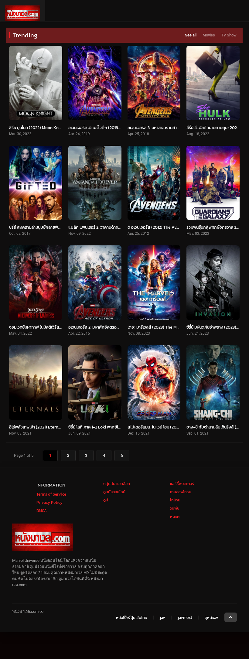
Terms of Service (51, 494)
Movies (209, 35)
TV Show (229, 35)
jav (162, 617)
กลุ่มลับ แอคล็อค (116, 484)
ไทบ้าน (175, 500)
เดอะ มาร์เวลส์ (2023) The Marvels (158, 327)
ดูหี (105, 500)
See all (190, 35)
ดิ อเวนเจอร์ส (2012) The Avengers (159, 227)
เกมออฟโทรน (180, 492)
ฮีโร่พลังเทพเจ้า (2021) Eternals (36, 427)
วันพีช (174, 508)
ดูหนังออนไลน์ (114, 492)
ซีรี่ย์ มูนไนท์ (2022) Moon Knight (37, 128)
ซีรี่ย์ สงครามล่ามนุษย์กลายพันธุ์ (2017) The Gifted (52, 227)
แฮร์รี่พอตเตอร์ (182, 484)
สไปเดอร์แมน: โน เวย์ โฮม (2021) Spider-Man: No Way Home (180, 427)
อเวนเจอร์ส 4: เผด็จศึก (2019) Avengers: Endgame (113, 128)
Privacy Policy (49, 502)
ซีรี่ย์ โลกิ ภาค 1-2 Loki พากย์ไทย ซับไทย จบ (104, 427)
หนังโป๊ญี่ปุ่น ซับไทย (131, 617)
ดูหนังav (211, 617)
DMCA (41, 511)
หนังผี (174, 516)
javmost (185, 617)
